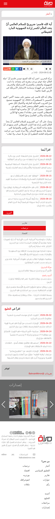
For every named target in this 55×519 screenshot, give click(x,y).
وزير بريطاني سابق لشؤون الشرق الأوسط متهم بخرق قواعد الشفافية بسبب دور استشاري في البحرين (28, 288)
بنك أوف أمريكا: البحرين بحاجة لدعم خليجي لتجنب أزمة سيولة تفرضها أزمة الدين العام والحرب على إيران (29, 202)
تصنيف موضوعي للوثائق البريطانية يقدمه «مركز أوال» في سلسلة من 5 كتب (43, 401)
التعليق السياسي (42, 470)
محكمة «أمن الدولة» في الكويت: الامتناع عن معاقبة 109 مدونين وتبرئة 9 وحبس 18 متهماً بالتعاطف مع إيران (27, 335)
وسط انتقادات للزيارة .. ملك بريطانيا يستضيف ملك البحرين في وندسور (29, 296)
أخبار (48, 14)
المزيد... (8, 213)
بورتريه (26, 475)
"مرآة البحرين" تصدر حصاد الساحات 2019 (19, 398)
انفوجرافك (25, 480)
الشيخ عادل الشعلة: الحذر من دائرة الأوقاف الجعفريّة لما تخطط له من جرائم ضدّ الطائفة (29, 157)
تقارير (24, 223)
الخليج (8, 308)
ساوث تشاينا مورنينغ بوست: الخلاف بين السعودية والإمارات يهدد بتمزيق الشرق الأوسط (29, 252)
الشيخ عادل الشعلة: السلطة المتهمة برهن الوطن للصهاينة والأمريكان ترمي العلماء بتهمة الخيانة (28, 167)
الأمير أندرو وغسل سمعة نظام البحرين (34, 268)
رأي (48, 484)
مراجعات (46, 503)
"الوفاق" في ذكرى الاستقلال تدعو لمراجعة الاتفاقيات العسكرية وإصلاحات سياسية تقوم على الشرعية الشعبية (28, 179)
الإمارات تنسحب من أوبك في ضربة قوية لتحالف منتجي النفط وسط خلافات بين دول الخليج (27, 324)
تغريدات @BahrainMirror (40, 373)
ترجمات (24, 228)
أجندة (47, 493)
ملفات (27, 484)
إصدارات (15, 385)
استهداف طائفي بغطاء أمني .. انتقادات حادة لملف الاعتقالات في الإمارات (28, 344)
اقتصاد (24, 233)
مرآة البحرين (49, 4)
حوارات (46, 480)
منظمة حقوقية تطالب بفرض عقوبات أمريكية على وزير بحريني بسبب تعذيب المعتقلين (28, 260)
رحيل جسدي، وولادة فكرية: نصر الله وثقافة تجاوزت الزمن (29, 279)
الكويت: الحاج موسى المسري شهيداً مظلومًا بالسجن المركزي (29, 316)
